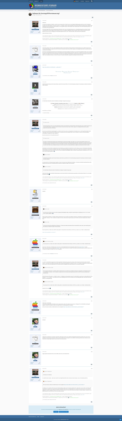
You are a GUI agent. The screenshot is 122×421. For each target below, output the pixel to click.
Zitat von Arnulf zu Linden (49, 241)
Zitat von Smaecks (48, 166)
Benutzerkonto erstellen (64, 411)
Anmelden (82, 1)
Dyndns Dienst (81, 246)
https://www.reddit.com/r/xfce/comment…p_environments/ (73, 306)
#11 (91, 300)
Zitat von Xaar (47, 222)
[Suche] (91, 1)
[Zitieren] (91, 41)
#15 (91, 368)
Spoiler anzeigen (46, 112)
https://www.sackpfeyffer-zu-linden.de (48, 232)
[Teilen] (92, 17)
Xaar (51, 182)
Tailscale (57, 247)
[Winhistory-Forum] (61, 5)
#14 (91, 351)
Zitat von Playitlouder (48, 371)
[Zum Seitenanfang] (120, 420)
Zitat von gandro (47, 154)
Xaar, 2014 (82, 36)
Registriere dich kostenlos (63, 409)
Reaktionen (32, 31)
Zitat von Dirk (47, 122)
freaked (51, 75)
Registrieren (87, 1)
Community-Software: (61, 419)
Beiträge (32, 32)
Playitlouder (51, 253)
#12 (91, 317)
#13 (91, 334)
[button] (76, 1)
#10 (91, 260)
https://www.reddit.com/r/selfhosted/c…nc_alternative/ (51, 67)
